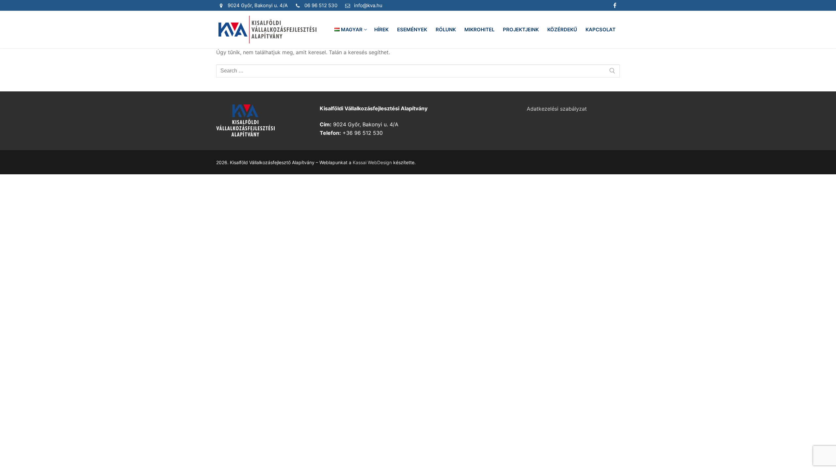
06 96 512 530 (320, 5)
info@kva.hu (368, 5)
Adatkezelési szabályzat (557, 108)
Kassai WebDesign (372, 162)
